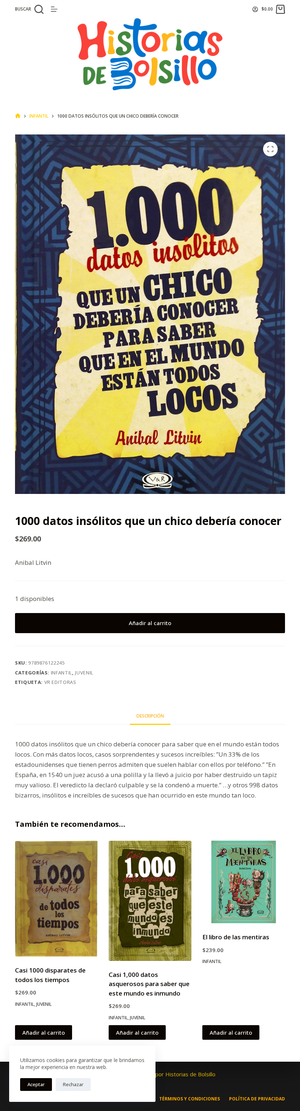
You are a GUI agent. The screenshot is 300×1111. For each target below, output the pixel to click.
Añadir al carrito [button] (43, 1032)
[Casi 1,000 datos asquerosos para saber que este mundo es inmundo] (150, 901)
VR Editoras (60, 682)
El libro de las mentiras (235, 937)
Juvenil (84, 672)
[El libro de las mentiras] (243, 882)
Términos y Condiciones (189, 1099)
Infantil (61, 672)
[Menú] (54, 9)
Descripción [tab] (150, 716)
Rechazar (73, 1084)
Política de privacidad (257, 1099)
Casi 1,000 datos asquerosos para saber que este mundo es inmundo (149, 983)
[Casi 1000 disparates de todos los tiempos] (56, 898)
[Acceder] (255, 9)
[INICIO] (17, 116)
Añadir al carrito (150, 623)
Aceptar (36, 1084)
